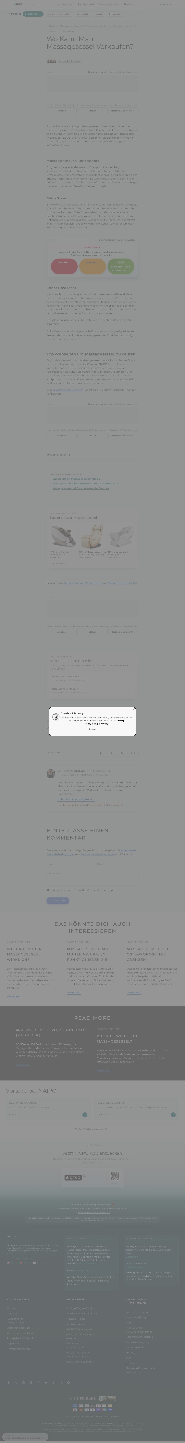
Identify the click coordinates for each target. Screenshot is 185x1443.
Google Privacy (100, 724)
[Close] (133, 709)
